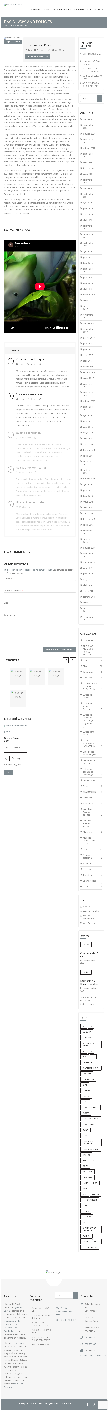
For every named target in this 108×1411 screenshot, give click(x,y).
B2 (91, 1051)
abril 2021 (87, 162)
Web (6, 602)
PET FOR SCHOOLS (90, 1200)
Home (6, 26)
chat (85, 1085)
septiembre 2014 (88, 555)
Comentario (9, 615)
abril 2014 (87, 585)
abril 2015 (87, 507)
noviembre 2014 (88, 540)
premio (86, 1205)
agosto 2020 (89, 202)
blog (85, 1057)
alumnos (87, 1037)
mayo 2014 (88, 579)
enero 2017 (88, 378)
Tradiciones (92, 875)
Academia (20, 1343)
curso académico (90, 1107)
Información (92, 803)
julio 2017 (87, 343)
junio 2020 (88, 208)
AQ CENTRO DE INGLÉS (89, 1044)
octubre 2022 (89, 148)
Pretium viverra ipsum (29, 394)
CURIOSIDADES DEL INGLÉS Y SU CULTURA (92, 686)
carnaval (87, 1073)
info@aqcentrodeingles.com (93, 1355)
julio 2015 (87, 490)
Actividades (92, 640)
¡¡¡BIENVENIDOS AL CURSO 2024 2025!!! (91, 84)
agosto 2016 (89, 415)
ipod (95, 1183)
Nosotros (35, 9)
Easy (22, 364)
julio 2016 (87, 421)
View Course (17, 727)
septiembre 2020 (88, 195)
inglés (85, 1183)
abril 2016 (87, 438)
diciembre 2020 (87, 181)
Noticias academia (92, 856)
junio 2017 (88, 349)
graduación (88, 1160)
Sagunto (87, 1217)
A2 (91, 1026)
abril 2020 (87, 220)
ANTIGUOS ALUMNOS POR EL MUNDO (92, 650)
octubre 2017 (89, 323)
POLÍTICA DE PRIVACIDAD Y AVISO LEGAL (65, 1311)
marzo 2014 (88, 591)
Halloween (92, 797)
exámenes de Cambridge (88, 1142)
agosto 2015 (89, 484)
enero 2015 (88, 525)
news (85, 1194)
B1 (84, 1051)
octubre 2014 (89, 547)
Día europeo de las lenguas (92, 753)
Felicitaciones (92, 780)
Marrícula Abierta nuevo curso (92, 840)
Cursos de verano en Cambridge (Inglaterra (88, 719)
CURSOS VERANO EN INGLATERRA (92, 743)
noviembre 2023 (88, 141)
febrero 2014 (89, 596)
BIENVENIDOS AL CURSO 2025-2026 (90, 70)
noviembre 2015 (88, 471)
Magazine (92, 832)
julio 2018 (87, 277)
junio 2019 (88, 263)
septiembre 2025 (88, 126)
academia (87, 1032)
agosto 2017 (89, 337)
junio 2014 (88, 573)
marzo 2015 (88, 513)
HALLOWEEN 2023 (40, 1344)
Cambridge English (91, 1068)
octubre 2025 (89, 119)
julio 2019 (87, 257)
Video (92, 886)
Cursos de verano (92, 696)
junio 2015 (88, 496)
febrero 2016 (89, 450)
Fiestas (92, 786)
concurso (87, 1090)
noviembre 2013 (88, 618)
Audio (92, 660)
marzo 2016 (88, 444)
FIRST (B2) (86, 1155)
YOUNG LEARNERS (90, 1247)
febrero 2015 (89, 519)
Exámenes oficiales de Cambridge (92, 772)
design (85, 1130)
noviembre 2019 (88, 235)
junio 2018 (88, 283)
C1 (93, 1057)
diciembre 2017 (87, 307)
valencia (86, 1236)
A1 (84, 1026)
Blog (89, 9)
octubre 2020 (89, 188)
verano (86, 1241)
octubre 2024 (89, 133)
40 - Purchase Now (39, 56)
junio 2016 (88, 427)
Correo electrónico (13, 590)
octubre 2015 (89, 478)
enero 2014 (88, 602)
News (92, 849)
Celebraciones (92, 672)
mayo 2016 (88, 432)
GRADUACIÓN (92, 792)
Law (30, 50)
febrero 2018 (89, 294)
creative (86, 1096)
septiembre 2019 (88, 244)
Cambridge (87, 1062)
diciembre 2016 (87, 385)
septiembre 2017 (88, 330)
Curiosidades (92, 677)
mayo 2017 (88, 355)
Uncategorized (92, 881)
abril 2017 (87, 360)
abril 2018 (87, 289)
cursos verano (89, 1124)
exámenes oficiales (91, 1149)
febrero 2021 (89, 168)
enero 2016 (88, 455)
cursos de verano (91, 1119)
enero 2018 (88, 300)
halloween (88, 1172)
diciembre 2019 (87, 227)
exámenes (87, 1135)
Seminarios (92, 863)
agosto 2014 (89, 562)
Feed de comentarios (89, 917)
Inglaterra (87, 1177)
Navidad (86, 1188)
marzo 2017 (88, 366)
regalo (86, 1211)
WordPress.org (90, 923)
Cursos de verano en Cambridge (92, 706)
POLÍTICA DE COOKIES (65, 1320)
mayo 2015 (88, 501)
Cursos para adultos (92, 733)
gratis (85, 1166)
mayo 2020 (88, 214)
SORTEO (92, 869)
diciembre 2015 (87, 463)
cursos (86, 1113)
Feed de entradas (91, 911)
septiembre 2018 (88, 270)
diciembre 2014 (87, 532)
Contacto (98, 9)
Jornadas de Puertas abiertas (92, 812)
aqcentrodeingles (91, 960)
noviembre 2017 (88, 316)
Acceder (86, 906)
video (96, 1241)
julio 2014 (87, 568)
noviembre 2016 (88, 394)
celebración (88, 1079)
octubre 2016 (89, 401)
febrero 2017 (89, 372)
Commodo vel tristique (30, 359)
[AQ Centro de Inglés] (14, 5)
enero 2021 (88, 174)
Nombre (8, 578)
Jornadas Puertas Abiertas (92, 823)
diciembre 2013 (87, 609)
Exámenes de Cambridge (92, 762)
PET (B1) (95, 1194)
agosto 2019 (89, 251)
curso (85, 1102)
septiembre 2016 (88, 408)
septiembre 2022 (88, 155)
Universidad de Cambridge (89, 1229)
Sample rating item (12, 764)
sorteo (86, 1222)
